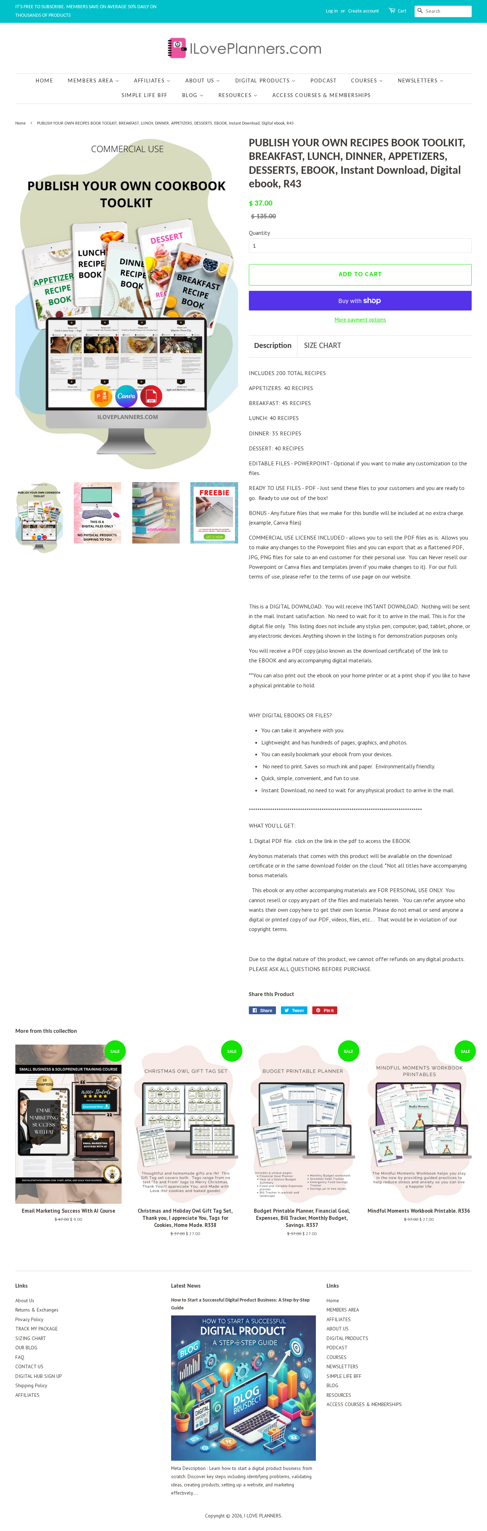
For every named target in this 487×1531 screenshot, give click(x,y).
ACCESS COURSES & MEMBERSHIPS (321, 95)
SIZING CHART (30, 1338)
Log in (332, 11)
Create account (363, 11)
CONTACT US (29, 1366)
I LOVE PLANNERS (262, 1515)
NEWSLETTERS (419, 81)
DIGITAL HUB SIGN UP (38, 1376)
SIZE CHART (322, 346)
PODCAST (324, 81)
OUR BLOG (26, 1347)
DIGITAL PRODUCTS (263, 81)
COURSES (365, 81)
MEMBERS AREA (91, 81)
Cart (402, 11)
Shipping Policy (31, 1385)
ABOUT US (200, 81)
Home (44, 81)
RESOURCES (236, 95)
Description (273, 346)
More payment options (360, 319)
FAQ (19, 1357)
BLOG (191, 95)
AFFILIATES (150, 81)
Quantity (259, 232)
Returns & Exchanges (36, 1310)
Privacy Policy (29, 1319)
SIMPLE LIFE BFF (145, 95)
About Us (24, 1300)
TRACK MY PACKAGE (36, 1328)
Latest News (185, 1286)
